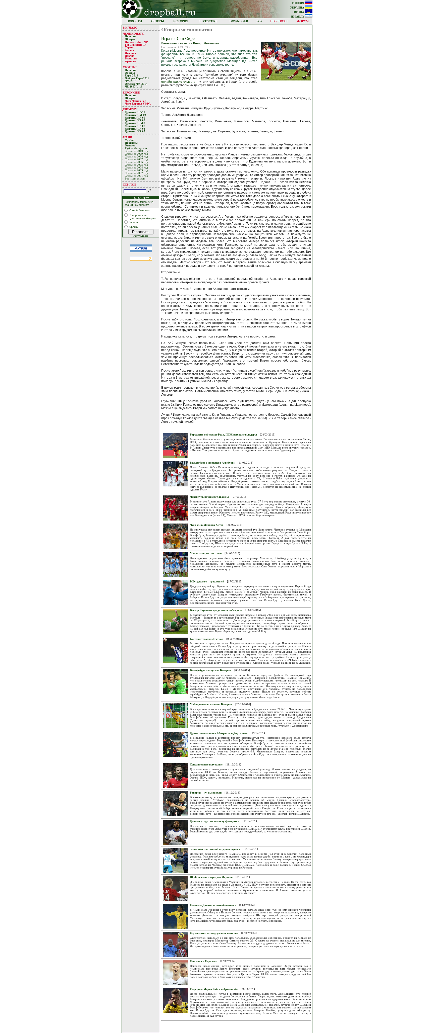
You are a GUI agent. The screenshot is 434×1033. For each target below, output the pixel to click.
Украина (130, 47)
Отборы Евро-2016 (137, 78)
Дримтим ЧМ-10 (135, 115)
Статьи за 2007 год (136, 159)
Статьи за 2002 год (136, 173)
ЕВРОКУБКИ (131, 92)
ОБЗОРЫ (157, 21)
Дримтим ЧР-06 (135, 128)
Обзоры (130, 39)
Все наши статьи (135, 178)
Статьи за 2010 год (136, 151)
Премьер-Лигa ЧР (137, 42)
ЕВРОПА (298, 12)
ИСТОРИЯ (180, 21)
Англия (129, 50)
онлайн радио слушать (178, 81)
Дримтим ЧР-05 (135, 131)
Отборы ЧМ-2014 (136, 83)
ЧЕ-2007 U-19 (133, 86)
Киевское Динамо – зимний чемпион (213, 905)
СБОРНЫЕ (130, 67)
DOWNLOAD (239, 21)
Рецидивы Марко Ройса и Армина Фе (214, 989)
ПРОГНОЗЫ (279, 21)
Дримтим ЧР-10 (135, 112)
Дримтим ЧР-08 (135, 120)
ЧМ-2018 (130, 81)
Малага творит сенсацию (206, 553)
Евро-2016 (131, 75)
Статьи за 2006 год (136, 162)
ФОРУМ (303, 21)
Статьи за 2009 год (136, 153)
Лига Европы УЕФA (138, 103)
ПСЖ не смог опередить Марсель (211, 877)
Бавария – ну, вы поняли (206, 792)
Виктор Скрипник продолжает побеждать (216, 610)
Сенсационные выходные (206, 764)
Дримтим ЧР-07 (135, 126)
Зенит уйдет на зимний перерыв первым (215, 849)
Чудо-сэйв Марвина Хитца (207, 525)
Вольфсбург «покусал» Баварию (210, 670)
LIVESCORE (208, 21)
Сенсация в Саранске (203, 961)
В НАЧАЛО (130, 27)
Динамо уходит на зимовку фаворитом (215, 821)
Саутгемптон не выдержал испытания (214, 933)
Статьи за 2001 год (136, 176)
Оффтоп (130, 145)
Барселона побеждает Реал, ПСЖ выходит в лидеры (223, 434)
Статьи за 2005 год (136, 164)
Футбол (129, 140)
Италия (129, 55)
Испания (130, 53)
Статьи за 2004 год (136, 167)
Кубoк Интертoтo (136, 148)
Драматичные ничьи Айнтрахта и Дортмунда (219, 733)
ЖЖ (259, 21)
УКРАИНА (297, 7)
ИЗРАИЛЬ (298, 16)
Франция (130, 61)
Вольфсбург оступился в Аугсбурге (212, 462)
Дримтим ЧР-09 (135, 117)
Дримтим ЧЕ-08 (135, 123)
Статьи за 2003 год (136, 170)
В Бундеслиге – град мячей (207, 581)
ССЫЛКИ (129, 184)
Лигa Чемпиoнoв (136, 101)
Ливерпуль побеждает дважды (209, 496)
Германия (131, 58)
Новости (130, 36)
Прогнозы (131, 142)
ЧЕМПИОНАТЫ (133, 33)
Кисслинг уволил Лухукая (206, 639)
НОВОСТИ (134, 21)
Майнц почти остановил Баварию (211, 704)
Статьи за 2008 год (136, 156)
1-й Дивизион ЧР (136, 44)
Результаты (140, 235)
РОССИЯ (298, 3)
